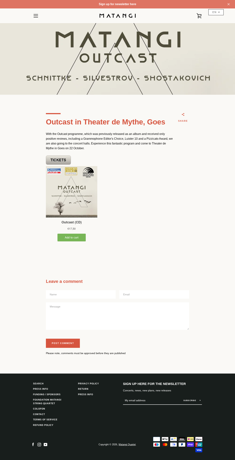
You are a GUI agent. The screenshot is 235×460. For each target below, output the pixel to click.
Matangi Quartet (127, 444)
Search (38, 383)
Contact (39, 414)
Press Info (85, 394)
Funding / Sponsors (47, 394)
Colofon (39, 409)
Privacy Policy (88, 383)
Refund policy (43, 425)
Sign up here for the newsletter (154, 384)
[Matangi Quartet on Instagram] (39, 444)
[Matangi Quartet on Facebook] (33, 444)
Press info (40, 389)
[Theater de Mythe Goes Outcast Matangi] (58, 163)
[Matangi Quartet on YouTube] (45, 444)
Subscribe (190, 400)
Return (83, 389)
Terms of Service (45, 419)
